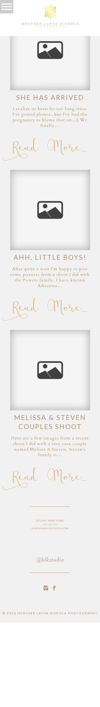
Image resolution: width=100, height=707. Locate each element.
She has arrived (50, 97)
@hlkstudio (50, 560)
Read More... (50, 148)
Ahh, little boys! (50, 257)
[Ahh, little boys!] (50, 210)
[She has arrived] (50, 50)
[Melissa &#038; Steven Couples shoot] (50, 370)
